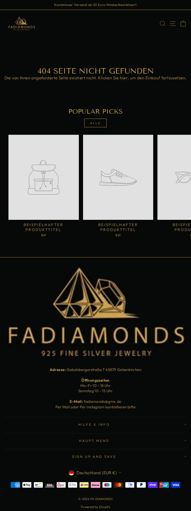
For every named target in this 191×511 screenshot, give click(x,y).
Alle (95, 123)
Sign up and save (94, 457)
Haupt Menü (94, 441)
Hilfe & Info (94, 424)
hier (124, 77)
